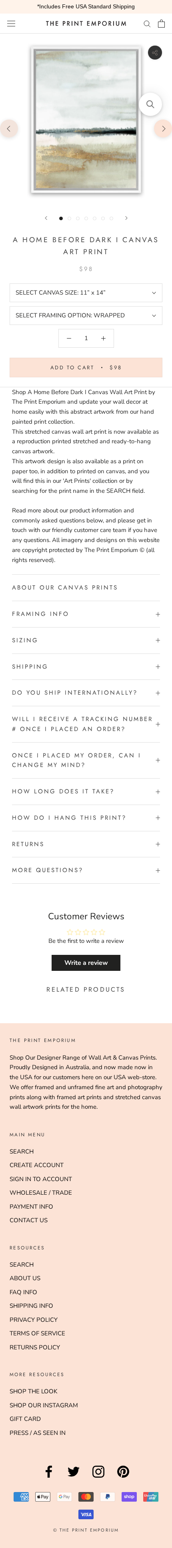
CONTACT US (29, 1220)
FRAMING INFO (40, 614)
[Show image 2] (69, 218)
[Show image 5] (94, 218)
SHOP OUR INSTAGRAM (44, 1405)
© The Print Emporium (86, 1530)
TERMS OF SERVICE (37, 1333)
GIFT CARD (25, 1419)
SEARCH (22, 1152)
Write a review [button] (86, 962)
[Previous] (46, 218)
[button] (150, 104)
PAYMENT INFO (31, 1207)
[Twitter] (74, 1478)
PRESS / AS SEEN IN (38, 1433)
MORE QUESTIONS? (47, 870)
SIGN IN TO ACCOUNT (41, 1179)
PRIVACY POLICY (34, 1320)
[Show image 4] (86, 218)
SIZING (25, 640)
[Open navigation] (11, 23)
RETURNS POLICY (35, 1347)
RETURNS (28, 844)
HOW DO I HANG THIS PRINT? (69, 817)
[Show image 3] (78, 218)
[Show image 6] (103, 218)
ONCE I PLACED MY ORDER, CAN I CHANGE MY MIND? (76, 760)
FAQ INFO (23, 1292)
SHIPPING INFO (31, 1306)
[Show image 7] (111, 218)
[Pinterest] (123, 1478)
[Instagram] (98, 1478)
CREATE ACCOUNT (37, 1165)
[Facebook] (49, 1478)
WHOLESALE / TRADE (41, 1193)
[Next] (126, 218)
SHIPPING (30, 666)
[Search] (147, 23)
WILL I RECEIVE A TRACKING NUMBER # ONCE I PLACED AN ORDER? (82, 724)
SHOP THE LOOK (33, 1391)
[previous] (9, 128)
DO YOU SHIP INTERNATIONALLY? (75, 692)
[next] (163, 128)
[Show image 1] (61, 218)
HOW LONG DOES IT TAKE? (63, 791)
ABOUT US (25, 1278)
